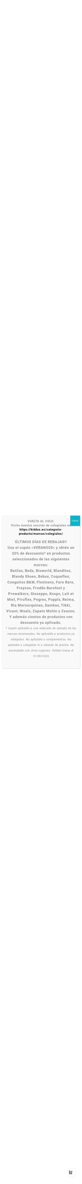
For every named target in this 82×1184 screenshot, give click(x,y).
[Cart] (70, 1172)
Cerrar (75, 520)
